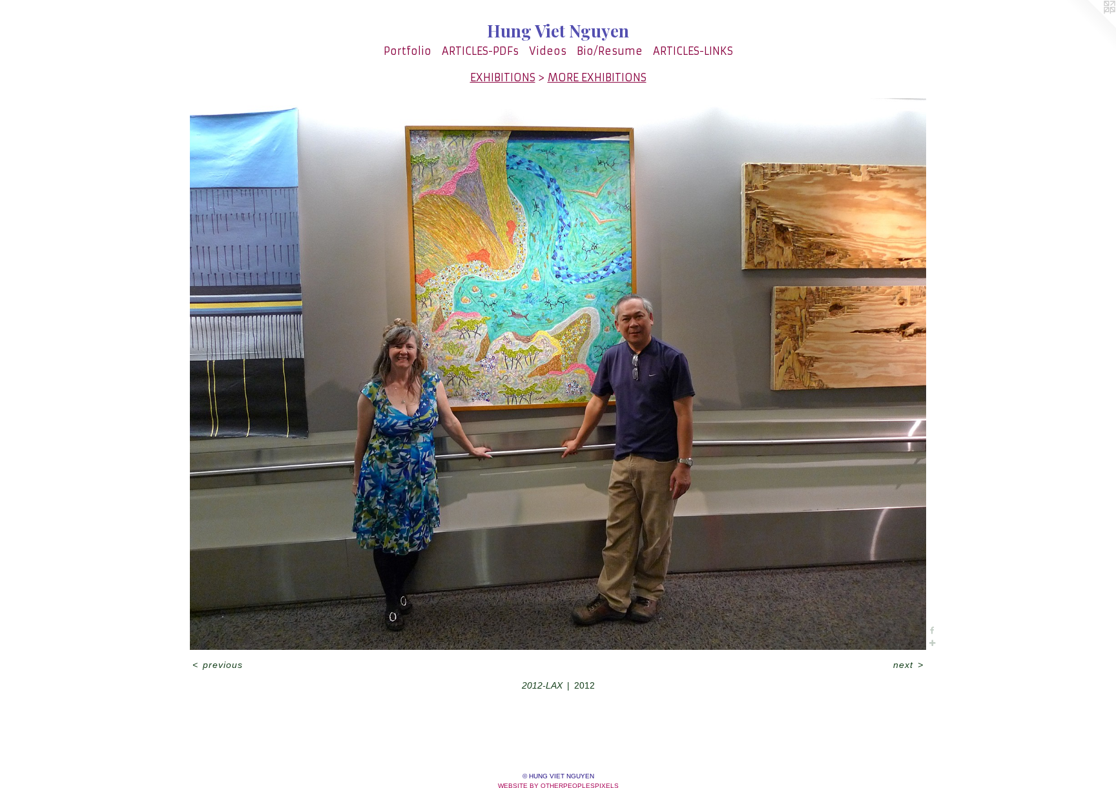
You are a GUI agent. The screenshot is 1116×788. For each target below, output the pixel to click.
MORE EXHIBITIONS (597, 77)
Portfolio (407, 51)
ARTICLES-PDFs (480, 51)
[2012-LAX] (557, 374)
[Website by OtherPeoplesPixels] (1090, 26)
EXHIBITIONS (502, 77)
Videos (547, 51)
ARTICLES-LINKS (693, 51)
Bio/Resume (610, 51)
